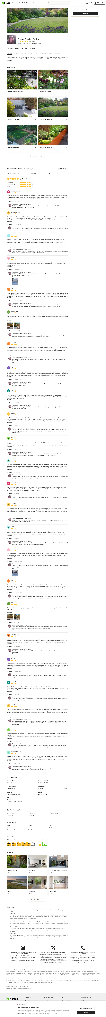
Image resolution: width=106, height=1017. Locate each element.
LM (8, 213)
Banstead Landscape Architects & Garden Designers (44, 971)
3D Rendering (27, 988)
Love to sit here (20, 928)
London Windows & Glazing (39, 982)
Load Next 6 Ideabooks (37, 900)
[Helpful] (7, 202)
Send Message (85, 13)
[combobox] (58, 2)
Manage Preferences (86, 1008)
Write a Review (63, 168)
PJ (8, 192)
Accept (86, 1012)
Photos (14, 3)
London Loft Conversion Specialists (29, 980)
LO (8, 258)
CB (8, 461)
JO (8, 414)
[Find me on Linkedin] (43, 794)
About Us (9, 53)
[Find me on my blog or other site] (46, 794)
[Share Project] (35, 91)
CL (8, 289)
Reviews (50, 53)
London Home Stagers (56, 980)
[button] (39, 173)
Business (23, 53)
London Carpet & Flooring (13, 982)
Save (33, 48)
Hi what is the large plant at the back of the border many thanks (32, 922)
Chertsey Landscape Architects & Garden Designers (67, 973)
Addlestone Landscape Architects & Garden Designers (41, 973)
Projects (16, 53)
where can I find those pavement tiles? (26, 910)
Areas (35, 53)
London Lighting (50, 982)
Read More (9, 60)
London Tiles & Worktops (94, 980)
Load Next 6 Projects (37, 156)
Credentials (42, 53)
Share (25, 48)
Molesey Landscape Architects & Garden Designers (84, 974)
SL (8, 343)
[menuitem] (14, 3)
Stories (35, 3)
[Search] (48, 2)
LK (8, 235)
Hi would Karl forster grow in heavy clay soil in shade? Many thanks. (33, 915)
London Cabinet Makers (26, 982)
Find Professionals (24, 3)
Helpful (10, 201)
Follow (65, 788)
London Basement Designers (13, 980)
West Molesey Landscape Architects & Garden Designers (72, 971)
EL (8, 438)
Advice (42, 3)
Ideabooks (57, 53)
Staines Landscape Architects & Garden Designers (18, 971)
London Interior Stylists (45, 980)
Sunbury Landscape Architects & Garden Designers (58, 974)
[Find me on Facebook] (38, 794)
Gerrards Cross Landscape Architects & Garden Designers (31, 974)
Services (30, 53)
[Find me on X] (41, 794)
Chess (18, 935)
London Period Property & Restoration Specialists (75, 980)
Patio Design (9, 988)
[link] (10, 221)
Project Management (18, 988)
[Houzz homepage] (6, 2)
